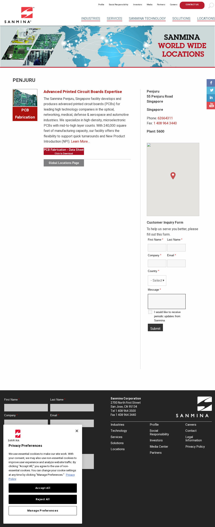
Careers (173, 4)
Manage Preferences (42, 511)
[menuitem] (101, 5)
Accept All (42, 488)
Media (149, 4)
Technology (119, 430)
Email (171, 255)
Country (153, 271)
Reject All (43, 499)
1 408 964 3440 (165, 123)
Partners (161, 4)
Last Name (174, 239)
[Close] (76, 431)
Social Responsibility (118, 4)
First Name (155, 239)
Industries (90, 18)
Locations (206, 18)
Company (154, 255)
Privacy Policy (195, 446)
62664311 (165, 118)
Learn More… (80, 141)
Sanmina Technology (147, 18)
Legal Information (193, 439)
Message (154, 289)
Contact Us (192, 4)
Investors (137, 4)
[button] (173, 175)
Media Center (159, 446)
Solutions (181, 18)
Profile (101, 4)
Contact (191, 430)
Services (114, 18)
